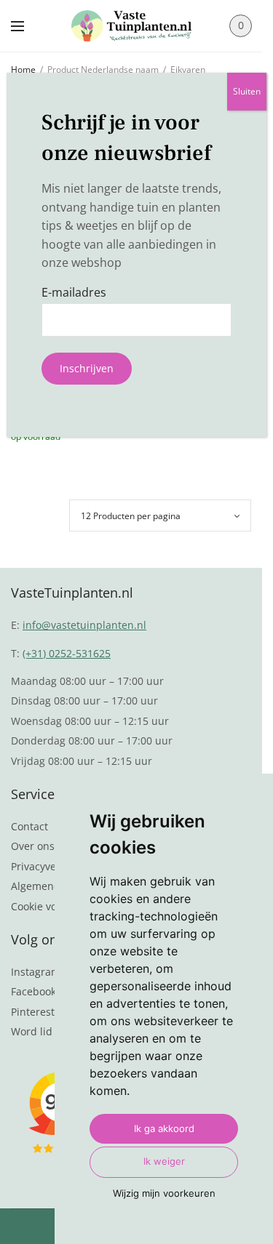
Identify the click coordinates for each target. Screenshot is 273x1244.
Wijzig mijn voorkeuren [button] (164, 1193)
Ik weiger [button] (164, 1161)
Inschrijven (87, 368)
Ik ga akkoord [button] (164, 1128)
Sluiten (247, 91)
